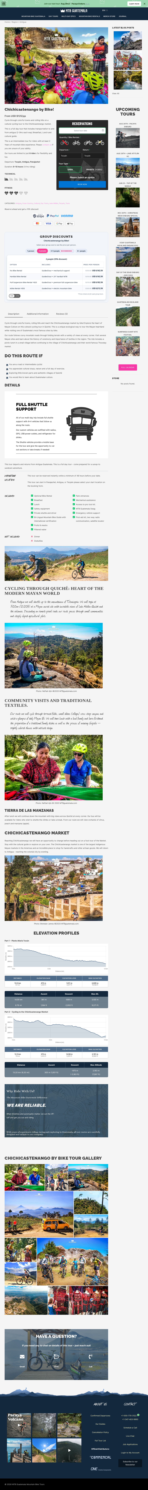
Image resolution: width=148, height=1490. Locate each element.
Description (13, 314)
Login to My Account (130, 1452)
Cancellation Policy (100, 1432)
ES (106, 10)
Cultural (37, 203)
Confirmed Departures (100, 1415)
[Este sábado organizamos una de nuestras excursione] (44, 1425)
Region (15, 22)
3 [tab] (31, 1126)
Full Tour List (100, 1440)
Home (7, 22)
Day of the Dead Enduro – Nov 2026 (127, 273)
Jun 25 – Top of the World (128, 184)
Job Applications (130, 1444)
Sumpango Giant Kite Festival (128, 333)
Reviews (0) (62, 314)
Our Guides (100, 1424)
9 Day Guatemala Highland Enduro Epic (127, 244)
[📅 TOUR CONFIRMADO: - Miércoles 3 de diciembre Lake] (19, 1450)
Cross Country (27, 203)
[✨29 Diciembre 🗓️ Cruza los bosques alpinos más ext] (69, 1425)
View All (115, 93)
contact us (47, 145)
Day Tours (44, 203)
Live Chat (130, 1436)
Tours (68, 203)
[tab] (14, 314)
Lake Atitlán (53, 203)
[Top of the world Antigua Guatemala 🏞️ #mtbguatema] (44, 1450)
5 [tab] (38, 1126)
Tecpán (62, 203)
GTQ (17, 296)
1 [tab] (24, 1126)
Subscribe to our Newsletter (130, 1463)
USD (11, 296)
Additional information (38, 314)
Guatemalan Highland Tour (128, 303)
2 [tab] (27, 1126)
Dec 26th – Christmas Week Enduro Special (128, 214)
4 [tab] (34, 1126)
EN (103, 10)
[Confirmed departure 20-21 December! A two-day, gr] (19, 1425)
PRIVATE (94, 169)
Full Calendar (127, 367)
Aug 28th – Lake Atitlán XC (128, 154)
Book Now (82, 184)
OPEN (70, 169)
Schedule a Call (130, 1427)
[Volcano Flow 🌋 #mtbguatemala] (69, 1450)
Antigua (23, 22)
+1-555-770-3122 (129, 1415)
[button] (17, 179)
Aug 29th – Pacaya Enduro (127, 125)
